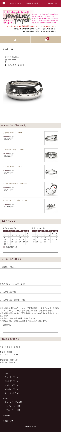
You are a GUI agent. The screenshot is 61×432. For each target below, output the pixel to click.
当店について (8, 421)
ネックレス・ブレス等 (13, 402)
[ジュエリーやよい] (30, 31)
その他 (5, 399)
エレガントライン (11, 389)
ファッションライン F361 (13, 150)
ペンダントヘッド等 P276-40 (15, 184)
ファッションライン (12, 393)
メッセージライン (11, 385)
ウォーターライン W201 (13, 133)
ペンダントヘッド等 (12, 406)
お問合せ (6, 416)
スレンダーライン (11, 381)
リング (5, 374)
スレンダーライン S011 (12, 167)
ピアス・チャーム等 (12, 410)
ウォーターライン (11, 377)
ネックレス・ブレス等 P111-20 (15, 200)
